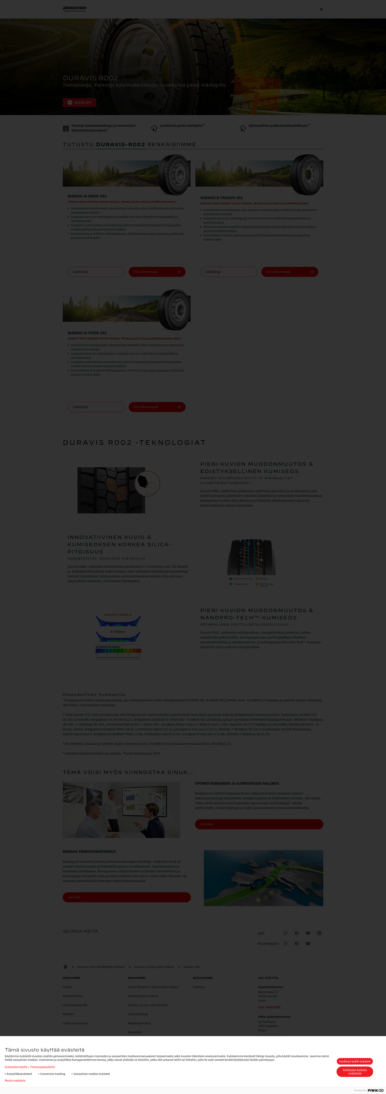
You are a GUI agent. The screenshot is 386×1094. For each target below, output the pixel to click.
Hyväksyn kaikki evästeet (355, 1061)
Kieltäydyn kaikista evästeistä (355, 1071)
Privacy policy (40, 1080)
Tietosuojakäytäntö (42, 1067)
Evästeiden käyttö (16, 1067)
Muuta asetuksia (15, 1080)
